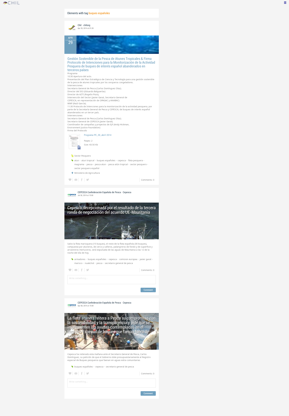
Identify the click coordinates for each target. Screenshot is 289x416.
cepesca (122, 160)
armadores (79, 259)
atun (76, 160)
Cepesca (127, 192)
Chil (79, 25)
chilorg (86, 25)
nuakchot (89, 263)
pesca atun (100, 164)
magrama (79, 164)
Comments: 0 (147, 179)
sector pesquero (138, 164)
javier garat (145, 259)
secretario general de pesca (119, 263)
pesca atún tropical (118, 164)
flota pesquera (135, 160)
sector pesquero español (86, 168)
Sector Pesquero (82, 155)
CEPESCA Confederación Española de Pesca (99, 192)
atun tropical (87, 160)
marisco (78, 263)
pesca (89, 164)
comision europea (128, 259)
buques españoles (106, 160)
